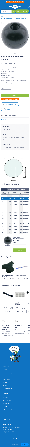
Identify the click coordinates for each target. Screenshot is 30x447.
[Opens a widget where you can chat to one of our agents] (25, 444)
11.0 (21, 196)
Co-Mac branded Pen (21, 275)
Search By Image (7, 400)
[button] (1, 7)
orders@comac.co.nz (11, 433)
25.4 (10, 201)
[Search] (13, 11)
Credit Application (7, 413)
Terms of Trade (7, 416)
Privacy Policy (6, 419)
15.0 (21, 198)
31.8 (10, 204)
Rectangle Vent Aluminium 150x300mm (18, 303)
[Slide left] (11, 53)
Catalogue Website (7, 388)
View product (7, 245)
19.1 (10, 196)
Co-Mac (16, 444)
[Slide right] (18, 53)
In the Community (7, 373)
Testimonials (6, 385)
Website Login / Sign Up (9, 409)
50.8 (10, 226)
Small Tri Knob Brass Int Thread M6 (8, 276)
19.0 (21, 207)
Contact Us (5, 397)
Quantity (3, 88)
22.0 (21, 226)
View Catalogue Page (11, 104)
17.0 (21, 201)
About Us (5, 369)
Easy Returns (6, 403)
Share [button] (4, 119)
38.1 (10, 221)
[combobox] (8, 11)
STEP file (8, 110)
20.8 (10, 198)
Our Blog (5, 382)
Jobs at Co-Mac (6, 376)
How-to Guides (6, 379)
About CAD (5, 406)
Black (15, 196)
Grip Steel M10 (6, 302)
